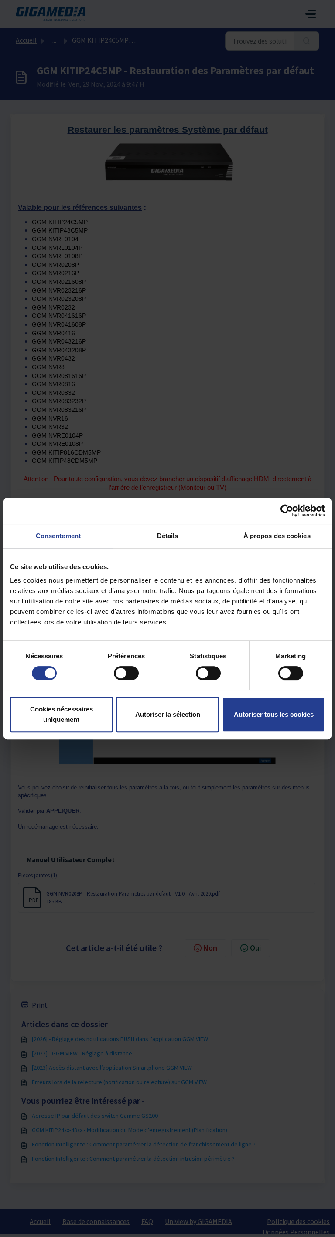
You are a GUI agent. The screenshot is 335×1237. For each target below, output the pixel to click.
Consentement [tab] (58, 535)
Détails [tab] (167, 535)
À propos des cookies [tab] (277, 535)
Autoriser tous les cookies (274, 714)
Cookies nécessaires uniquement (61, 714)
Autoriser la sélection (167, 714)
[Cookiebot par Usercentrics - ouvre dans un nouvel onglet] (287, 510)
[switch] (126, 673)
